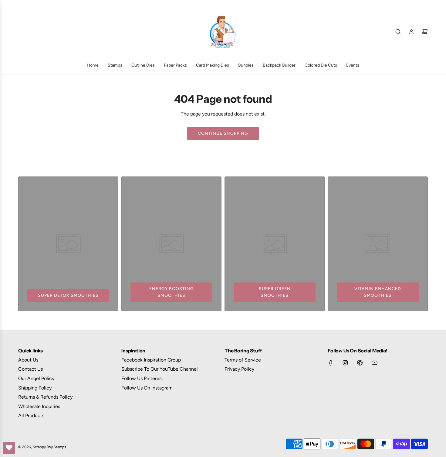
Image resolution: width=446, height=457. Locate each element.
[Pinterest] (360, 362)
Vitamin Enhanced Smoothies (377, 292)
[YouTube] (374, 362)
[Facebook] (330, 362)
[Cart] (424, 31)
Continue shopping (223, 133)
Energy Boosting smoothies (171, 292)
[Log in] (411, 31)
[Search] (398, 31)
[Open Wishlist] (9, 448)
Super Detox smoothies (68, 295)
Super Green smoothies (275, 292)
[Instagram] (345, 362)
